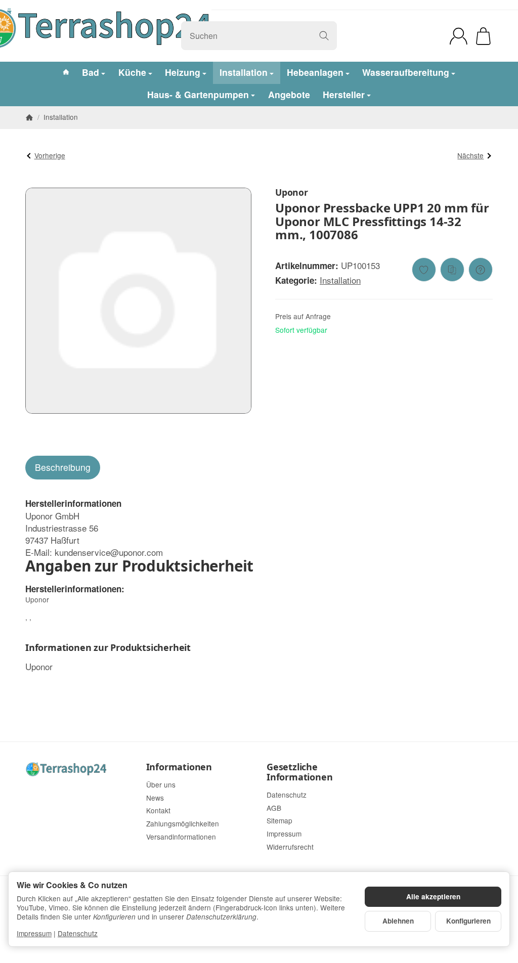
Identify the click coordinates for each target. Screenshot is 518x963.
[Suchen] (324, 35)
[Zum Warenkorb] (483, 36)
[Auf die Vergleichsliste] (452, 269)
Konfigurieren (468, 921)
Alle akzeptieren (433, 896)
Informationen (179, 767)
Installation (340, 280)
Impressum (34, 933)
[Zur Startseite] (78, 769)
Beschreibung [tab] (63, 467)
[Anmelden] (458, 36)
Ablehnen (398, 921)
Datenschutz (78, 933)
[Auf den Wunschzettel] (424, 269)
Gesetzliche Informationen (299, 772)
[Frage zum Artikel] (480, 269)
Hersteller (344, 94)
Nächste (470, 155)
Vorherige (49, 155)
